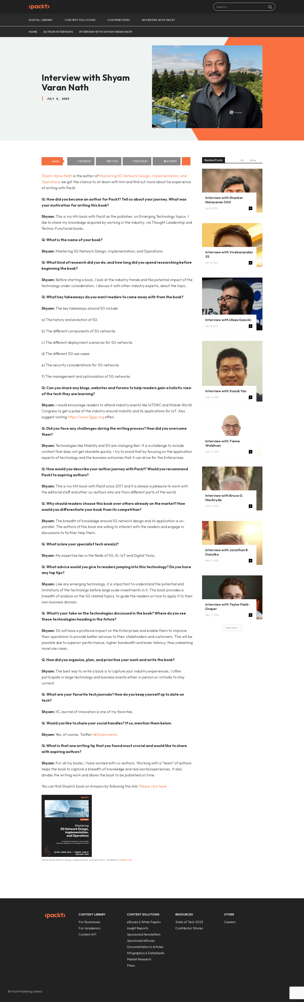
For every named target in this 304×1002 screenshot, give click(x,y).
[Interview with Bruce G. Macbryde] (232, 488)
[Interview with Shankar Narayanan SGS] (232, 191)
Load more (231, 627)
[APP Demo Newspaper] (39, 6)
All (242, 160)
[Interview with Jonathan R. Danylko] (232, 543)
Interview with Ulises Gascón (228, 320)
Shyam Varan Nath (57, 175)
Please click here (152, 786)
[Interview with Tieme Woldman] (232, 434)
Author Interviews (58, 31)
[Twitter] (284, 991)
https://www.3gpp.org (86, 417)
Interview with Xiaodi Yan (226, 391)
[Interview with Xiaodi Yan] (232, 371)
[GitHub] (266, 991)
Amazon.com (125, 859)
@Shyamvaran (105, 734)
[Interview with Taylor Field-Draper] (232, 597)
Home (33, 31)
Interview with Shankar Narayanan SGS (224, 199)
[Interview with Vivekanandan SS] (232, 245)
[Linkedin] (275, 991)
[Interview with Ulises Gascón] (232, 304)
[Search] (270, 7)
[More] (186, 161)
